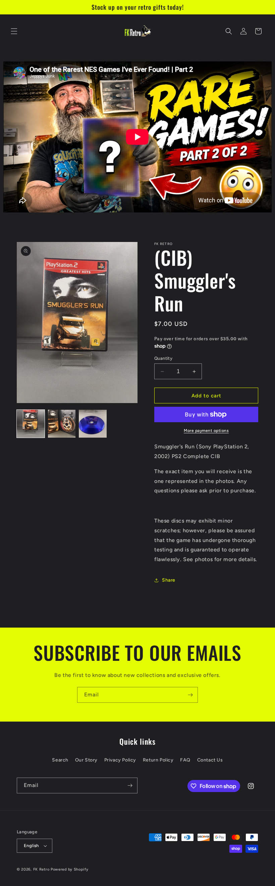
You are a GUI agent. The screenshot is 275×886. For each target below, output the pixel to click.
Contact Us (210, 760)
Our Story (86, 760)
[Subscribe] (190, 695)
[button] (14, 31)
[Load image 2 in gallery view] (62, 424)
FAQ (185, 760)
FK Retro (41, 869)
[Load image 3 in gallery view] (93, 424)
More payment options (206, 430)
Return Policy (158, 760)
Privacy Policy (120, 760)
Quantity (163, 358)
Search (60, 760)
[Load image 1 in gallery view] (31, 424)
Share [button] (168, 580)
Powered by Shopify (70, 869)
